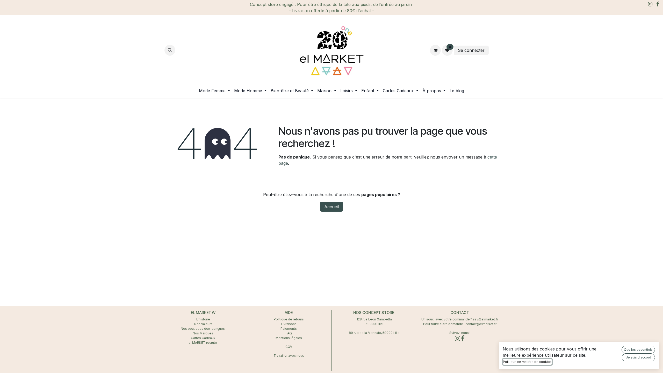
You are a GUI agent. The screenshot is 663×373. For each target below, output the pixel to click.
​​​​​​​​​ (494, 50)
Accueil (331, 206)
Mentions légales (289, 338)
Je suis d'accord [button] (638, 357)
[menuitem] (214, 90)
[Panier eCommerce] (435, 50)
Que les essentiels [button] (638, 350)
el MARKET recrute (203, 343)
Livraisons (289, 324)
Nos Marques (203, 333)
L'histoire (203, 319)
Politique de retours (289, 319)
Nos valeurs (203, 324)
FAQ (289, 333)
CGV (288, 347)
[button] (169, 50)
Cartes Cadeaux (203, 338)
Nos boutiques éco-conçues (203, 329)
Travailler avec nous (288, 355)
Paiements (288, 329)
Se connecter (471, 50)
